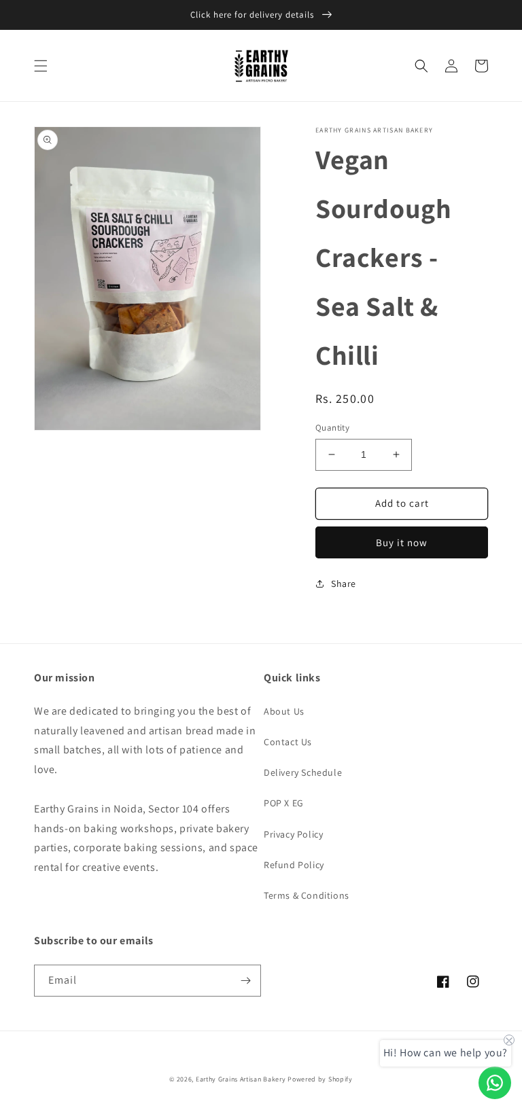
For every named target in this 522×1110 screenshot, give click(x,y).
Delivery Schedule (303, 772)
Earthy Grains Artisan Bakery (241, 1079)
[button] (41, 66)
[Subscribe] (245, 981)
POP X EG (284, 803)
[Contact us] (494, 1083)
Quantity (332, 427)
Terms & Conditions (306, 895)
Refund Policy (294, 865)
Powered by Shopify (320, 1079)
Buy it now (402, 542)
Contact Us (288, 742)
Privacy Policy (293, 834)
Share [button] (343, 583)
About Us (284, 711)
